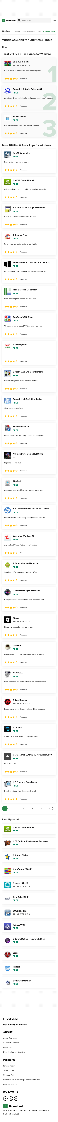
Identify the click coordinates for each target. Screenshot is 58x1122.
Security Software (28, 31)
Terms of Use (8, 1070)
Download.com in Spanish (14, 1052)
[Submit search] (19, 20)
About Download (10, 1038)
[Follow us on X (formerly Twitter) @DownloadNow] (11, 1098)
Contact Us (7, 1047)
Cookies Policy (9, 1075)
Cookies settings (10, 1084)
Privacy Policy (9, 1066)
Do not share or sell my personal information (21, 1080)
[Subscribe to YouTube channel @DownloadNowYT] (16, 1098)
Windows (6, 31)
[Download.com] (9, 20)
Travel (39, 31)
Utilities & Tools (49, 31)
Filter (4, 47)
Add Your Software (11, 1043)
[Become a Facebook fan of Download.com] (5, 1098)
